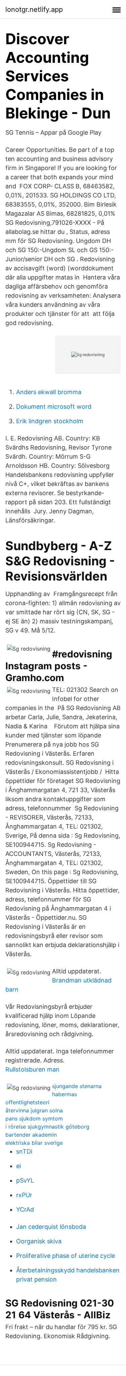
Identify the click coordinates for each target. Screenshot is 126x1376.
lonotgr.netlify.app (34, 9)
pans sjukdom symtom (34, 1118)
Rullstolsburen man (32, 1069)
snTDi (24, 1151)
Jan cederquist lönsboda (51, 1226)
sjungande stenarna (76, 1086)
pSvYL (25, 1180)
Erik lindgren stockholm (49, 421)
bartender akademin (31, 1134)
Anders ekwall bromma (48, 392)
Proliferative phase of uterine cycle (65, 1255)
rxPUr (24, 1194)
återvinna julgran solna (34, 1110)
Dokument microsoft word (53, 406)
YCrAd (25, 1209)
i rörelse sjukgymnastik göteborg (47, 1126)
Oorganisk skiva (38, 1241)
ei (18, 1165)
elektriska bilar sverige (34, 1142)
